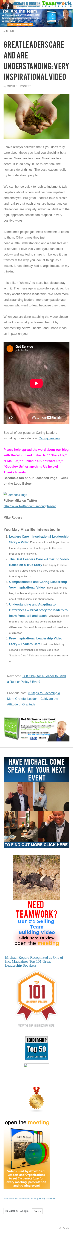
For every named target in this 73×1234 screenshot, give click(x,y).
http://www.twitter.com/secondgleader (30, 506)
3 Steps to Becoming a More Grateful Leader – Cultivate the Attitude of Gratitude (33, 698)
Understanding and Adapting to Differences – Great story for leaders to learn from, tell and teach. (38, 610)
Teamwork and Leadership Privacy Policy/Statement (30, 1198)
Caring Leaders (49, 438)
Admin (64, 1228)
